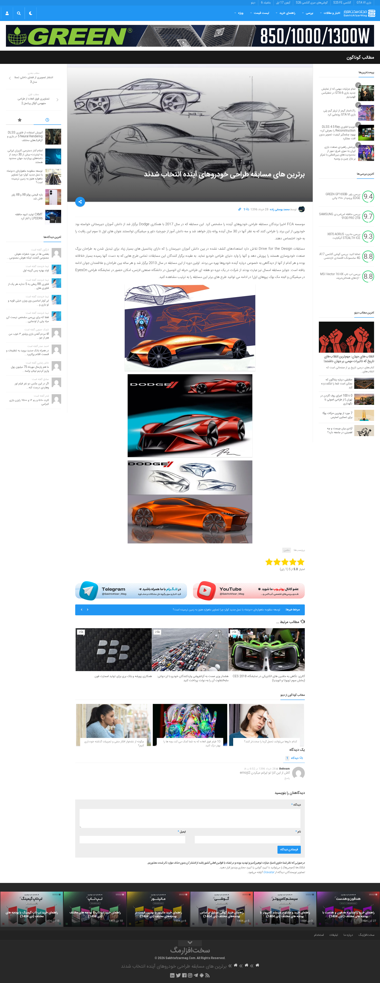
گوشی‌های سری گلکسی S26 (312, 2)
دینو (253, 2)
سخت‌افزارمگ (366, 935)
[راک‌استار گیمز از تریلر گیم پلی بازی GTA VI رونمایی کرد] (366, 113)
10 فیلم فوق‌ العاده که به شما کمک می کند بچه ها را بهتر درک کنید (191, 743)
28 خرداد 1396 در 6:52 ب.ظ (260, 769)
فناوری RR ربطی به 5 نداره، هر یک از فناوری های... (28, 286)
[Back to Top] (190, 943)
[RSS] (207, 975)
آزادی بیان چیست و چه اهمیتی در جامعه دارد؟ (339, 430)
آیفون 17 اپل (283, 2)
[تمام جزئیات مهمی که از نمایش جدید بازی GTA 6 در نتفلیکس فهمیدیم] (366, 93)
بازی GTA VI (364, 2)
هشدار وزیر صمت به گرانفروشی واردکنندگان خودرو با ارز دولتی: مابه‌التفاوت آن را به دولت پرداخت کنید (192, 678)
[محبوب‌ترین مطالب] (20, 120)
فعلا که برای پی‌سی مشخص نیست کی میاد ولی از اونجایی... (27, 319)
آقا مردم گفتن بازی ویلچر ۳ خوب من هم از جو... (29, 336)
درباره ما (348, 935)
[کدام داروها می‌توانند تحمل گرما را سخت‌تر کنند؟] (266, 725)
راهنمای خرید (287, 13)
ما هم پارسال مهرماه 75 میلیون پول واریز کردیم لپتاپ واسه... (30, 369)
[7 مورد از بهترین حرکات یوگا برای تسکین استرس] (364, 415)
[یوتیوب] (249, 590)
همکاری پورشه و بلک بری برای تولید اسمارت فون (123, 676)
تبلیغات (333, 935)
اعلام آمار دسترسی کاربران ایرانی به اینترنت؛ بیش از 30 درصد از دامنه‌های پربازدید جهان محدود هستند (25, 156)
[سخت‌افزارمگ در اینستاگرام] (190, 975)
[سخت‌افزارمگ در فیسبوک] (184, 975)
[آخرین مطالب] (47, 120)
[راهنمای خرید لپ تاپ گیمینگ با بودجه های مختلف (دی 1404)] (31, 909)
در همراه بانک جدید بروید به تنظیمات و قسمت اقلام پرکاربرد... (27, 352)
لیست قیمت (261, 13)
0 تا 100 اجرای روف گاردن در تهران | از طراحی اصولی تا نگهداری (336, 399)
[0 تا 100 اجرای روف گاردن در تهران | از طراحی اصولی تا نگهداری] (364, 399)
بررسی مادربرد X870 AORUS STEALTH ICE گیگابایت (343, 236)
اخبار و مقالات (332, 13)
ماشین (287, 550)
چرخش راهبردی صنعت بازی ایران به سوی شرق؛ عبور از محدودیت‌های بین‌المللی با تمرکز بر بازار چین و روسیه (337, 153)
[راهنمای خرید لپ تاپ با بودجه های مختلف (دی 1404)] (95, 909)
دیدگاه (292, 758)
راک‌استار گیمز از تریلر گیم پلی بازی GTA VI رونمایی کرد (339, 112)
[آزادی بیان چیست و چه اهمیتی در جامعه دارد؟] (364, 430)
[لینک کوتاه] (239, 209)
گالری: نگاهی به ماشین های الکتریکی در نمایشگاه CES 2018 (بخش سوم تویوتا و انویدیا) (269, 678)
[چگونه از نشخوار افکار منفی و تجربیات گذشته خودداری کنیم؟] (113, 725)
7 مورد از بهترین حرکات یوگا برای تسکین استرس (337, 415)
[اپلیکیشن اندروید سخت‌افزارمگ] (202, 975)
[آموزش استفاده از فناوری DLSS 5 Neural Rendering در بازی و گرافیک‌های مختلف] (53, 137)
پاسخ (287, 778)
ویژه (240, 13)
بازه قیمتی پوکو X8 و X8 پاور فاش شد (27, 196)
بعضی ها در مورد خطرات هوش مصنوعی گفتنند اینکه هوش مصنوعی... (28, 256)
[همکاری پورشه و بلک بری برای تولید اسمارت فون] (114, 649)
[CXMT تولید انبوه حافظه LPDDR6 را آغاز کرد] (53, 217)
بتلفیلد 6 (266, 2)
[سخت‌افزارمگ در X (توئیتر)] (178, 975)
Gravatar (268, 872)
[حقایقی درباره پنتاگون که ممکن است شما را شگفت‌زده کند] (364, 383)
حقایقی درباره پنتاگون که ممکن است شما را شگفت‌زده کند (336, 383)
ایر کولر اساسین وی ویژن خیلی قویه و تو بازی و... (28, 302)
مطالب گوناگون (360, 57)
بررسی (309, 13)
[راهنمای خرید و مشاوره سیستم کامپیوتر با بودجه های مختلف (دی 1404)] (285, 909)
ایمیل (182, 832)
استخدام (319, 935)
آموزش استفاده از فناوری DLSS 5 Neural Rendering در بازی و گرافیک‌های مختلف (25, 136)
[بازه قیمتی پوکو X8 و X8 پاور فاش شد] (53, 197)
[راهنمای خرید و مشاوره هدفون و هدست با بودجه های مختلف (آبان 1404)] (348, 909)
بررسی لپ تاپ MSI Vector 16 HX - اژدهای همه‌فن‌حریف (340, 276)
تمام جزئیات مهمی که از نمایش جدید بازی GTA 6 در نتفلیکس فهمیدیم (338, 93)
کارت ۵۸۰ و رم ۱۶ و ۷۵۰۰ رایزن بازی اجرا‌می (29, 402)
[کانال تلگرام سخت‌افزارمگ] (196, 975)
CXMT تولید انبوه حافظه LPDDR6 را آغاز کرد (29, 216)
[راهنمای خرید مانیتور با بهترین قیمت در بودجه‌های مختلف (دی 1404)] (158, 909)
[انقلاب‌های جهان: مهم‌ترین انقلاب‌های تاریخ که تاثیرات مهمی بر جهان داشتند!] (346, 337)
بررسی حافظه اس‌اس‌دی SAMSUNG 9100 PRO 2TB (339, 216)
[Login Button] (7, 13)
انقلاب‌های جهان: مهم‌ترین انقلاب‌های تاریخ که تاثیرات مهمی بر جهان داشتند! (349, 359)
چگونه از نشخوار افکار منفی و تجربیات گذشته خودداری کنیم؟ (114, 743)
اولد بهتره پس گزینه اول (36, 270)
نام (298, 832)
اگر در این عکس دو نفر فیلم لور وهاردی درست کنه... (32, 385)
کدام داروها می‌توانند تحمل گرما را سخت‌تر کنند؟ (270, 741)
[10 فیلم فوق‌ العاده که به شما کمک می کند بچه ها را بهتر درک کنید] (190, 725)
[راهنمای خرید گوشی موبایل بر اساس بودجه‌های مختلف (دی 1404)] (221, 909)
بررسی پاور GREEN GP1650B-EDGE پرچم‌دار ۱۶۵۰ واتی (343, 196)
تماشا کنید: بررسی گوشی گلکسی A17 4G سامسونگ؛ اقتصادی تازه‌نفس (339, 256)
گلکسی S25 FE (342, 2)
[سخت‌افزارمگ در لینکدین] (172, 975)
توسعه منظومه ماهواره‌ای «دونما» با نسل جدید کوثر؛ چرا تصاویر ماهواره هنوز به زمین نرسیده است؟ (226, 609)
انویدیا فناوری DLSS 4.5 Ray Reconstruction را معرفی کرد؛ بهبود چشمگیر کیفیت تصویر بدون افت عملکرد (337, 133)
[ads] (190, 36)
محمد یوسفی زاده (280, 209)
